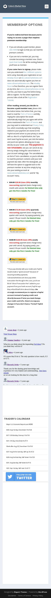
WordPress (42, 592)
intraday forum (13, 78)
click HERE (13, 50)
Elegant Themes (20, 592)
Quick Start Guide (16, 62)
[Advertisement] (21, 400)
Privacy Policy (38, 125)
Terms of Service (24, 595)
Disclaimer (12, 595)
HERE (31, 424)
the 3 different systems (32, 72)
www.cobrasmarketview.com (18, 83)
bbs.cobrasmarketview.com (31, 78)
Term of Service (27, 114)
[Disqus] (26, 355)
